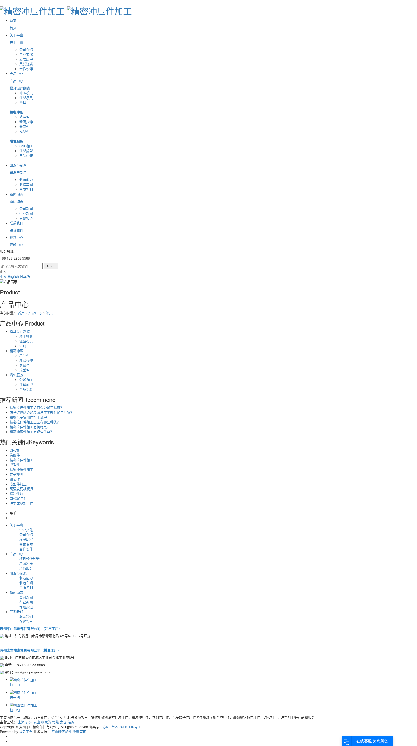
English (14, 276)
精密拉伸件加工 (21, 459)
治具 (22, 102)
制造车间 (26, 184)
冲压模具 (26, 92)
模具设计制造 (20, 88)
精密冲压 (16, 112)
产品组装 (26, 155)
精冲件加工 (18, 493)
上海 (21, 721)
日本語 (25, 276)
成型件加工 (18, 483)
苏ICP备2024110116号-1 (122, 726)
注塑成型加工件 (21, 503)
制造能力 (26, 179)
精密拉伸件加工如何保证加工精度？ (37, 407)
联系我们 (16, 611)
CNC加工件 (18, 498)
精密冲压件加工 (21, 469)
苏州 (29, 721)
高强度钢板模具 (21, 488)
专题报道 (26, 218)
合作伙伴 (26, 68)
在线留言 (26, 621)
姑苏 (71, 721)
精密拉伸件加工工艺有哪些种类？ (35, 422)
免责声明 (79, 731)
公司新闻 (26, 208)
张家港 (46, 721)
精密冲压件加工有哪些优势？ (32, 431)
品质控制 (26, 189)
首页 (21, 312)
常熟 (55, 721)
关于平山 (16, 524)
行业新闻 (26, 213)
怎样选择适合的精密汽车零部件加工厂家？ (42, 412)
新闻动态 (16, 592)
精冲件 (24, 116)
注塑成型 (26, 150)
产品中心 (35, 312)
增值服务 (16, 141)
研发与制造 (18, 573)
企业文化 (26, 54)
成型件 (24, 131)
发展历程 (26, 59)
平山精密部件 (61, 731)
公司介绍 (26, 49)
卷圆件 (24, 126)
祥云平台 (26, 731)
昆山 (36, 721)
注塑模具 (26, 97)
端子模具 (16, 474)
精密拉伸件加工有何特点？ (30, 426)
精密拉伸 (26, 121)
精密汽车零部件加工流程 (28, 417)
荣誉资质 (26, 63)
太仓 (63, 721)
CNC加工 (26, 145)
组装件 (15, 479)
